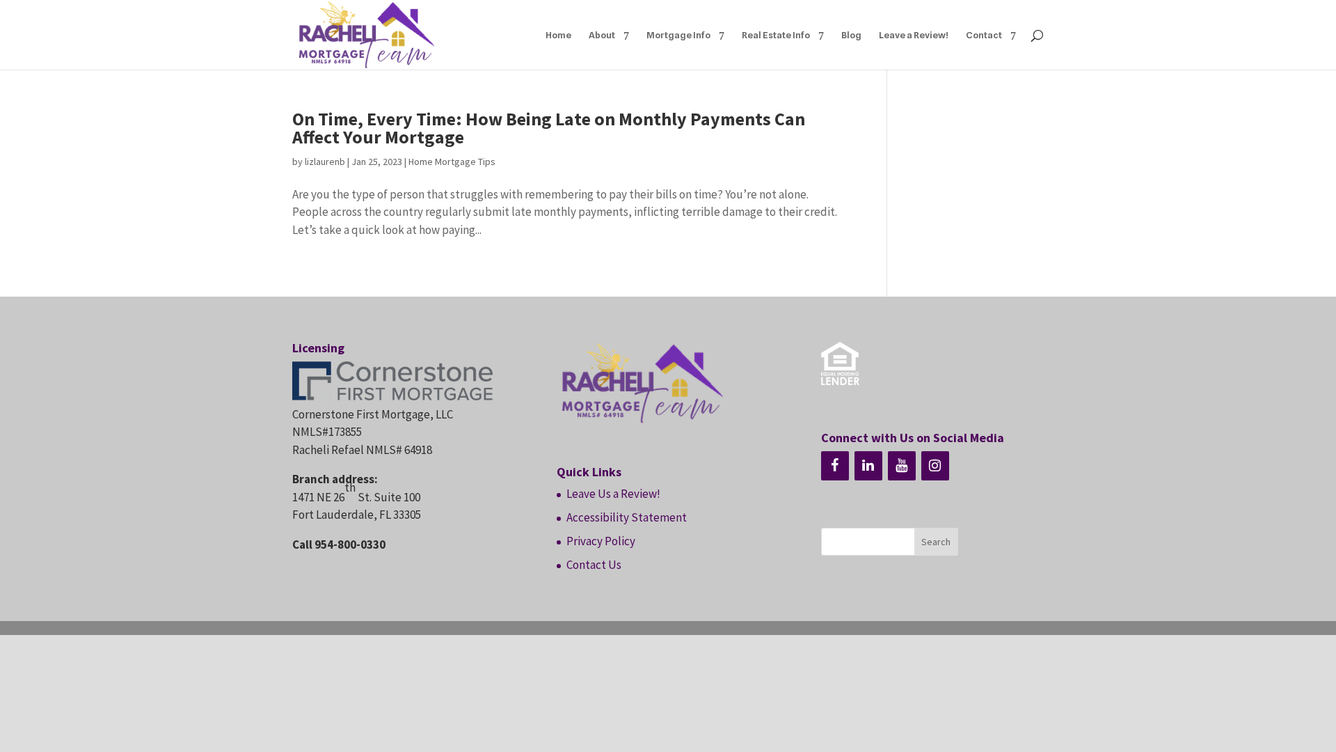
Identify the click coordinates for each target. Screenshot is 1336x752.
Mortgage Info (678, 35)
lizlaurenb (325, 161)
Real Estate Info (776, 35)
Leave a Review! (913, 35)
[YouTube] (902, 465)
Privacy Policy (600, 541)
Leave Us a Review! (613, 493)
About (602, 35)
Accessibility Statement (626, 517)
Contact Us (593, 564)
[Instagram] (935, 465)
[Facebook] (835, 465)
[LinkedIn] (868, 465)
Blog (851, 35)
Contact (984, 35)
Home (558, 35)
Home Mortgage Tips (451, 161)
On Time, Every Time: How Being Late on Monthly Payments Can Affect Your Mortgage (548, 127)
